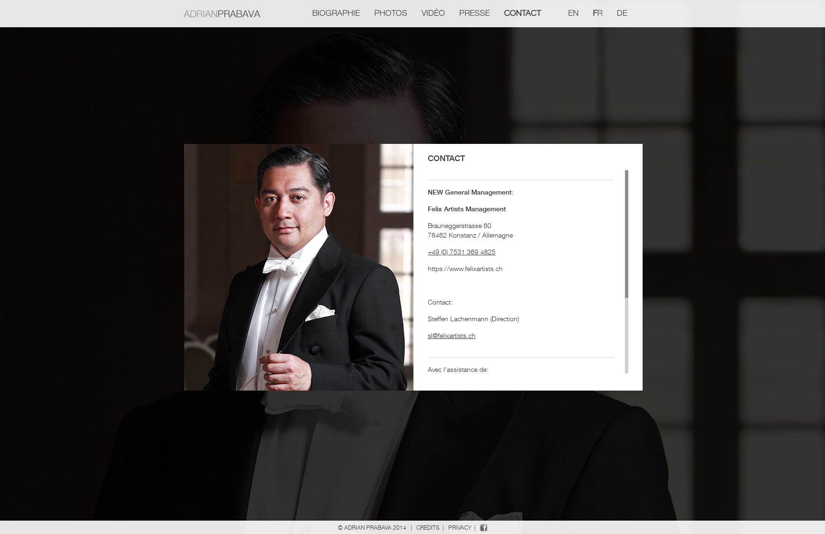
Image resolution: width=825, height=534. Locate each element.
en (573, 13)
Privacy (459, 527)
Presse (474, 13)
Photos (390, 13)
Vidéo (433, 13)
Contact (522, 13)
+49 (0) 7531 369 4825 (462, 252)
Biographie (336, 13)
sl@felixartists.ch (452, 335)
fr (598, 13)
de (622, 13)
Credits (428, 527)
